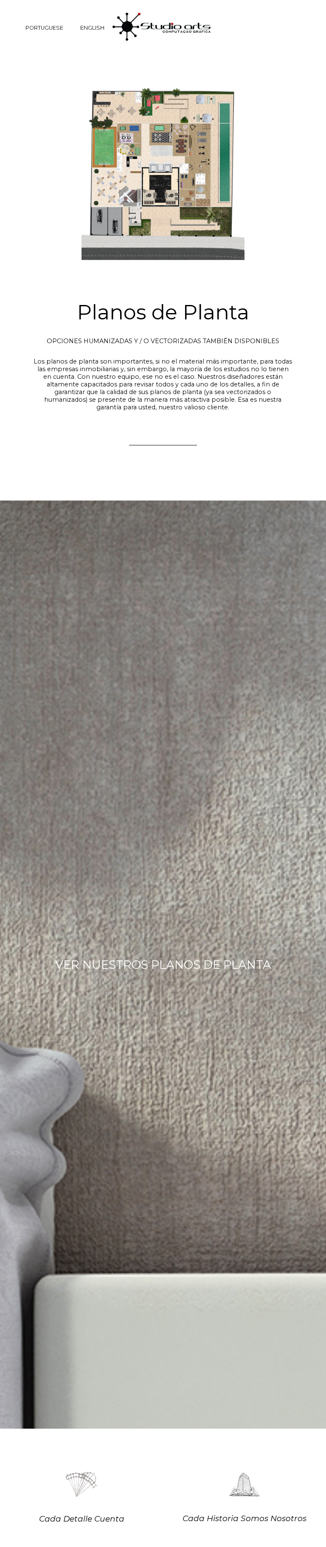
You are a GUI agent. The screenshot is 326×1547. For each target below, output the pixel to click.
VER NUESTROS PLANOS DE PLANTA (163, 965)
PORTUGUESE (44, 28)
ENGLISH (92, 28)
